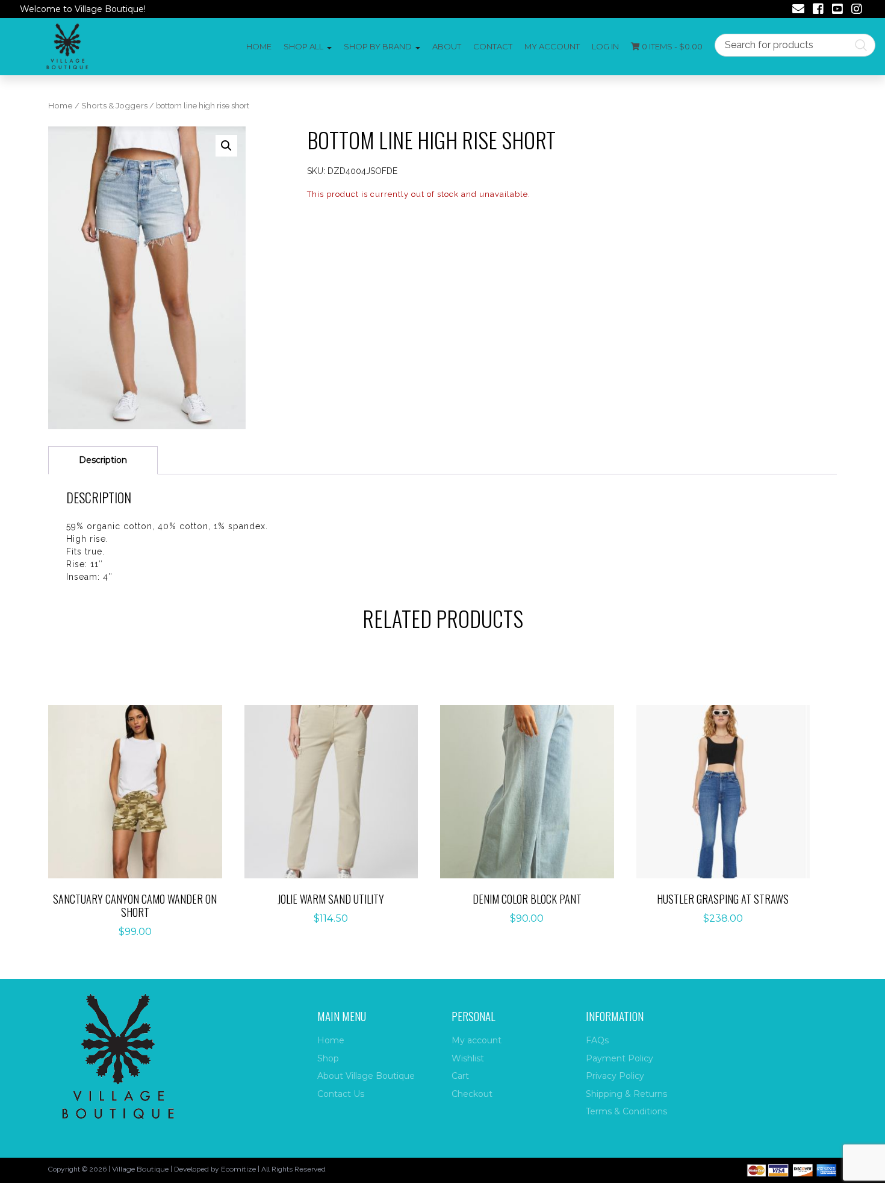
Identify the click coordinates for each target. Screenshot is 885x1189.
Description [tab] (103, 460)
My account (552, 46)
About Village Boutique (366, 1075)
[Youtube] (837, 10)
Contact (492, 46)
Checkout (472, 1093)
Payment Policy (619, 1058)
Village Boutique (140, 1168)
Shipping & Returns (626, 1093)
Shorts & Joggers (114, 105)
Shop (328, 1058)
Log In (605, 46)
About (446, 46)
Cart (460, 1075)
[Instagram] (856, 10)
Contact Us (340, 1093)
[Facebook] (818, 10)
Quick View (141, 816)
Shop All (303, 46)
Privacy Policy (615, 1075)
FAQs (597, 1040)
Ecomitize (238, 1168)
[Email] (798, 10)
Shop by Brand (378, 46)
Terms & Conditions (626, 1111)
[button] (226, 146)
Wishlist (468, 1058)
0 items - (671, 46)
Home (259, 46)
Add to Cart (142, 779)
